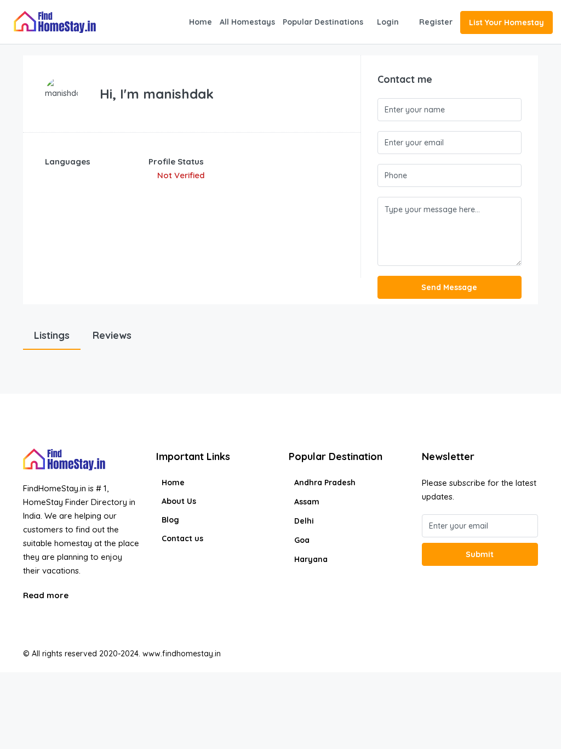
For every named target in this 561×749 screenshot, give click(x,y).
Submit (480, 554)
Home (200, 22)
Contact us (182, 538)
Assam (306, 502)
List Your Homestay (506, 22)
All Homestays (247, 22)
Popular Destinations (323, 22)
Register (436, 22)
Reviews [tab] (112, 335)
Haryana (311, 559)
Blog (170, 520)
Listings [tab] (52, 335)
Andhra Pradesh (325, 482)
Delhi (304, 521)
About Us (179, 501)
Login (388, 22)
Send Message (449, 287)
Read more (47, 595)
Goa (302, 540)
